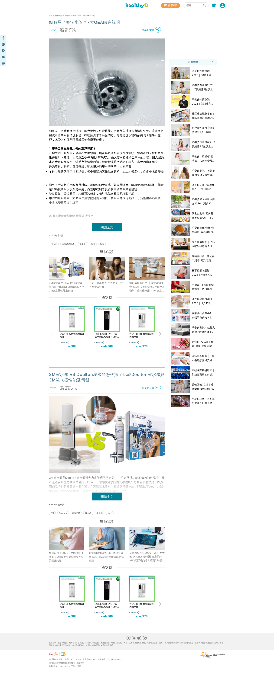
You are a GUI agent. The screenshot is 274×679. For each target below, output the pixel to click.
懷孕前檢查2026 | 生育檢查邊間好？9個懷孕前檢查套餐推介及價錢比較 (66, 556)
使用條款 (53, 663)
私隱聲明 (62, 663)
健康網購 (172, 5)
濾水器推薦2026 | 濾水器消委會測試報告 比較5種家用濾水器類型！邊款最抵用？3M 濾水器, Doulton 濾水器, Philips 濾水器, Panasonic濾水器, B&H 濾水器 (147, 286)
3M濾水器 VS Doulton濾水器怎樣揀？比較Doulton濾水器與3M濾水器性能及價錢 (66, 286)
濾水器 (88, 513)
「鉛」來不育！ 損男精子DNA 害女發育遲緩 (106, 284)
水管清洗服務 (68, 244)
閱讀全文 (107, 227)
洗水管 (82, 244)
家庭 (85, 659)
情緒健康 (58, 15)
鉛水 (93, 244)
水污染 (54, 244)
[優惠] (214, 5)
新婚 (67, 659)
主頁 (51, 15)
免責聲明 (71, 663)
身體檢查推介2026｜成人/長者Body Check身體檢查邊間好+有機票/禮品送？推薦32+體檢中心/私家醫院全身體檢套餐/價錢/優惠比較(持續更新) (147, 556)
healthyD (92, 659)
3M (52, 513)
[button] (152, 30)
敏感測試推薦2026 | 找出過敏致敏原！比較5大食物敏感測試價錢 (106, 556)
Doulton (63, 513)
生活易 (99, 513)
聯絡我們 (80, 663)
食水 (102, 244)
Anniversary (76, 659)
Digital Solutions (114, 659)
